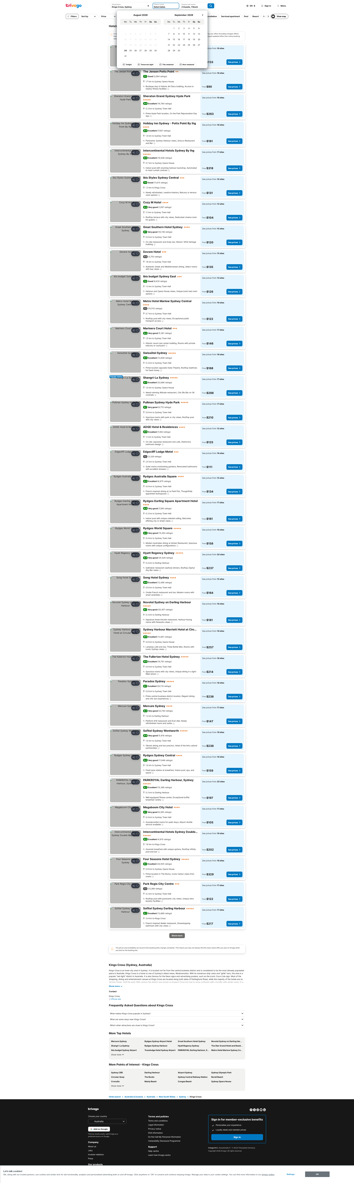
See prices (233, 62)
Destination (116, 4)
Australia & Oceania (133, 1096)
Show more (116, 1054)
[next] (202, 15)
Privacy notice (154, 1129)
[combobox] (131, 5)
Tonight (129, 64)
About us (92, 1146)
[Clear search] (148, 5)
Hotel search (115, 1096)
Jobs (90, 1150)
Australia (151, 1096)
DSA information (155, 1133)
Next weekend (188, 64)
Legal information (156, 1125)
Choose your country (97, 1116)
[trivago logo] (74, 6)
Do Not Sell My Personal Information (164, 1137)
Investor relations (96, 1154)
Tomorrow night (147, 64)
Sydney (182, 1096)
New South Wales (167, 1096)
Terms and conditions (158, 1121)
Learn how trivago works (159, 1155)
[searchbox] (131, 6)
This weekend (168, 64)
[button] (131, 6)
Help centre (153, 1151)
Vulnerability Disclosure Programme (164, 1141)
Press (90, 1158)
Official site (116, 999)
